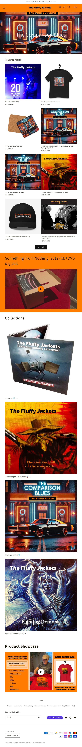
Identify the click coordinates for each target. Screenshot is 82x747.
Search (9, 706)
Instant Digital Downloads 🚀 (17, 476)
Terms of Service (40, 706)
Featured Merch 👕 (12, 555)
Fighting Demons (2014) (14, 633)
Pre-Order (41, 42)
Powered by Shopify (40, 742)
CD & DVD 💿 (10, 398)
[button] (4, 8)
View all (41, 247)
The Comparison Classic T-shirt (50, 102)
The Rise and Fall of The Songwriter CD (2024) (54, 192)
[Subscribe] (38, 717)
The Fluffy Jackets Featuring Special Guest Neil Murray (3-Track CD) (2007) (58, 237)
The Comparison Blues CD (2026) (14, 192)
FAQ (73, 706)
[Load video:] (41, 672)
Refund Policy (18, 706)
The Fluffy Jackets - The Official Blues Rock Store (21, 742)
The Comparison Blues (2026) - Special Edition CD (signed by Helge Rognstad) (58, 147)
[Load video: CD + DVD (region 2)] (41, 289)
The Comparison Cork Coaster (13, 146)
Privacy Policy (28, 706)
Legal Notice (66, 706)
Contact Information (53, 706)
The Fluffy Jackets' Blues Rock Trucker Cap (17, 236)
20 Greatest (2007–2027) (12, 102)
